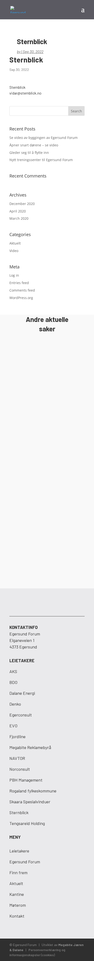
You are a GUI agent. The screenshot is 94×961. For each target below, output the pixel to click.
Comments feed (22, 290)
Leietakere (19, 850)
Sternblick (18, 812)
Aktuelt (15, 243)
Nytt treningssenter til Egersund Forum (41, 159)
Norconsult (19, 769)
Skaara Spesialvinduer (29, 801)
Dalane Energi (22, 693)
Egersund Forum (24, 861)
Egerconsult (20, 714)
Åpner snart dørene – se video (33, 145)
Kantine (16, 894)
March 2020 (18, 218)
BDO (13, 682)
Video (13, 250)
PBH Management (25, 780)
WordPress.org (21, 297)
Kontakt (16, 916)
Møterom (17, 905)
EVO (13, 725)
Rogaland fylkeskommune (32, 790)
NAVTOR (17, 758)
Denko (15, 704)
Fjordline (17, 736)
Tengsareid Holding (27, 823)
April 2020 (17, 211)
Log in (14, 275)
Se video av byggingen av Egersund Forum (43, 137)
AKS (13, 671)
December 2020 (22, 203)
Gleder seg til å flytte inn (29, 152)
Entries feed (19, 282)
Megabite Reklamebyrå (30, 747)
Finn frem (18, 872)
